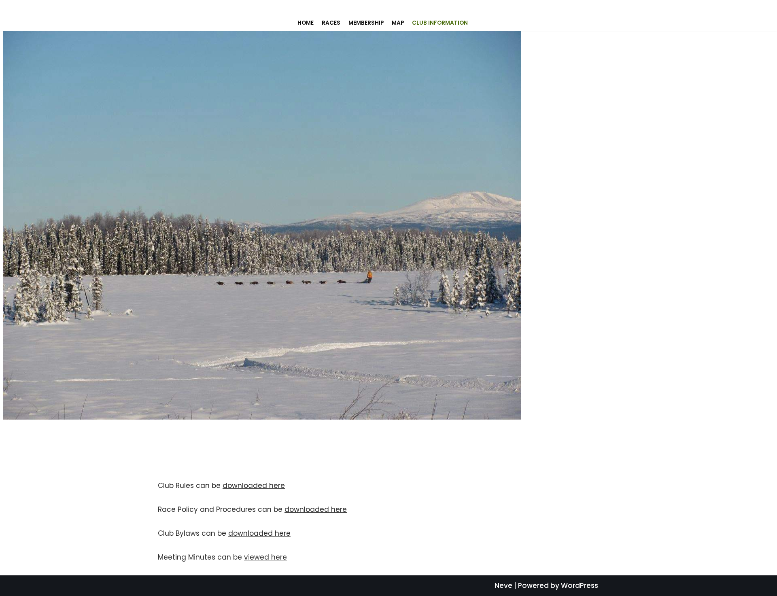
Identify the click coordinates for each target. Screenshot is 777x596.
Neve (503, 585)
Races (331, 23)
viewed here (265, 557)
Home (305, 23)
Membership (366, 23)
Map (398, 23)
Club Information (440, 23)
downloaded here (254, 485)
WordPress (579, 585)
